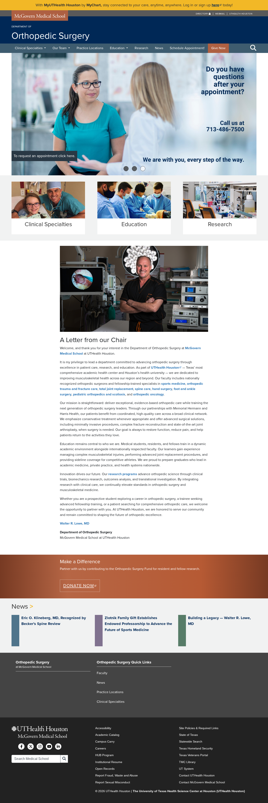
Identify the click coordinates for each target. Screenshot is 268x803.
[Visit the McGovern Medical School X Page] (30, 746)
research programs (122, 474)
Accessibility (103, 728)
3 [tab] (143, 168)
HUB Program (104, 755)
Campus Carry (105, 741)
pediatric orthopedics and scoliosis (99, 394)
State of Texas (188, 734)
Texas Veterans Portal (193, 755)
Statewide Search (190, 741)
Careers (100, 748)
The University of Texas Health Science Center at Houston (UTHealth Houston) (189, 791)
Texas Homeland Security (196, 748)
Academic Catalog (107, 734)
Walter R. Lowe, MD (74, 523)
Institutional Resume (108, 762)
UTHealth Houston (240, 14)
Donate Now (81, 585)
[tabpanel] (134, 114)
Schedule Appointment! (187, 48)
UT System (186, 768)
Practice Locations (90, 48)
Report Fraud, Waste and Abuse (116, 775)
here (217, 5)
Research (141, 48)
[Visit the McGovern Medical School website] (40, 17)
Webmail (220, 14)
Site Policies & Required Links (198, 728)
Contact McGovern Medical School (202, 782)
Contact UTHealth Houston (197, 775)
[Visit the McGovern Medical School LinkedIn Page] (58, 746)
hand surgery (162, 389)
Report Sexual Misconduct (112, 782)
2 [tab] (134, 168)
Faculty (102, 673)
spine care (143, 389)
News (159, 48)
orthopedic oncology (148, 394)
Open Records (105, 768)
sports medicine (173, 384)
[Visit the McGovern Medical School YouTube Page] (49, 746)
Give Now (218, 48)
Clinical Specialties (29, 48)
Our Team (60, 48)
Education (117, 48)
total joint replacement (116, 389)
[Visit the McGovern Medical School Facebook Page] (21, 746)
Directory (202, 14)
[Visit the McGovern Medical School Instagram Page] (40, 746)
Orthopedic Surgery (32, 662)
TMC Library (187, 762)
